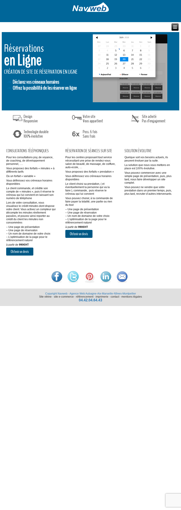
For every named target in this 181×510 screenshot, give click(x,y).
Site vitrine (45, 296)
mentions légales (131, 296)
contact (115, 296)
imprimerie (102, 296)
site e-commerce (64, 296)
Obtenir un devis (20, 251)
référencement (84, 296)
